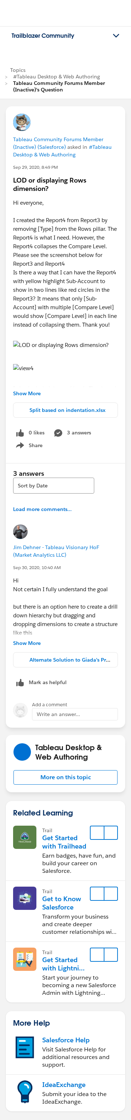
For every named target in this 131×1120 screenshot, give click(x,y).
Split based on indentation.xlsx (67, 410)
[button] (65, 777)
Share (28, 446)
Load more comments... (42, 509)
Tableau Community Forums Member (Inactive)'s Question (59, 86)
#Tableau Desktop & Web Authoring (56, 76)
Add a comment (49, 705)
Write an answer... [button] (58, 714)
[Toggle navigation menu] (116, 36)
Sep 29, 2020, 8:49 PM (35, 167)
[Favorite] (97, 832)
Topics (17, 70)
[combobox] (53, 486)
